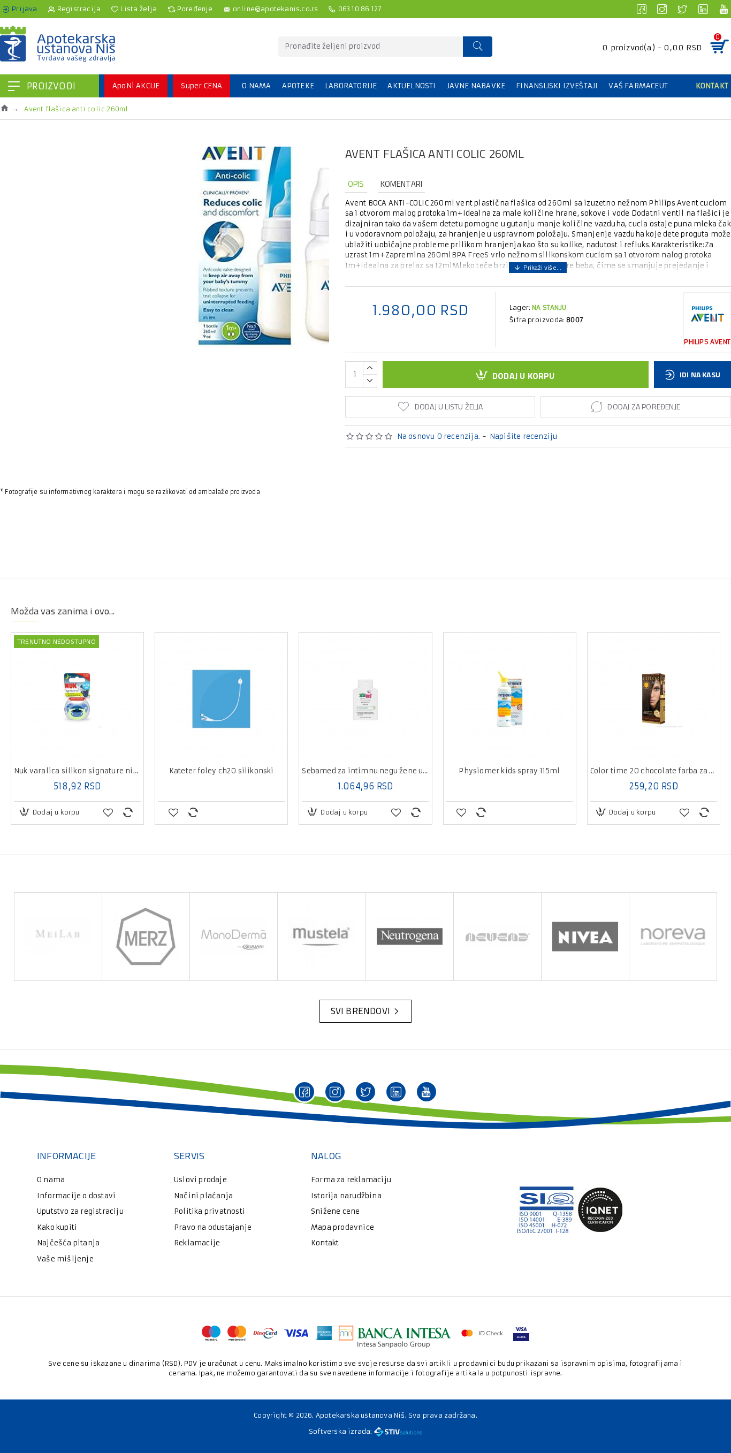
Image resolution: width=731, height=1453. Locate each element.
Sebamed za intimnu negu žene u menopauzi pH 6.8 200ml (365, 771)
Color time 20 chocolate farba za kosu (653, 771)
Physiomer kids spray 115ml (509, 771)
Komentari (401, 184)
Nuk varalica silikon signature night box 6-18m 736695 (77, 771)
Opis (356, 184)
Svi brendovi (360, 1011)
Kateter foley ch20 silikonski (221, 771)
